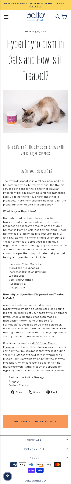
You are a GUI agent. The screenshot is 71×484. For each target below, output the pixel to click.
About (35, 457)
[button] (7, 476)
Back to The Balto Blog (38, 421)
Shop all (34, 439)
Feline (28, 31)
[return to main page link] (36, 16)
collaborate (34, 448)
